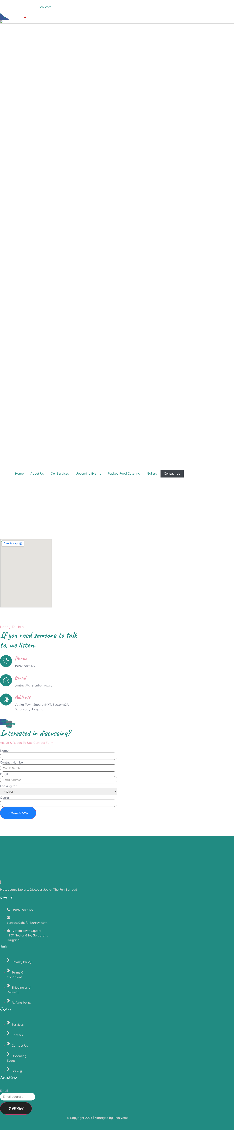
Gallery (152, 473)
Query (4, 797)
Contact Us (172, 473)
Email (4, 774)
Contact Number (12, 762)
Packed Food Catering (124, 473)
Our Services (60, 473)
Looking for (8, 786)
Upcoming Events (88, 473)
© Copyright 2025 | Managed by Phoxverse (97, 1118)
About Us (37, 473)
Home (19, 473)
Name (4, 750)
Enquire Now (18, 813)
